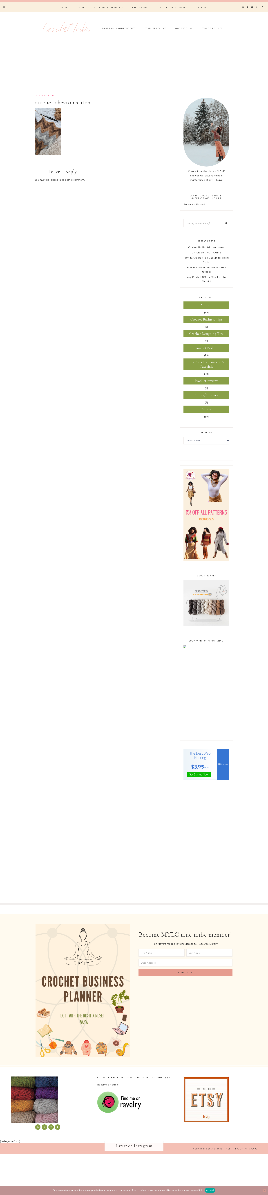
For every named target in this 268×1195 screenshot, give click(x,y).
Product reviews (206, 381)
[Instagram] (253, 3)
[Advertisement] (134, 67)
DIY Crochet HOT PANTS (206, 252)
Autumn (206, 305)
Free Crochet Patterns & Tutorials (206, 364)
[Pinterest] (248, 3)
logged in (55, 179)
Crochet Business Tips (206, 319)
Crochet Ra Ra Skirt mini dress (206, 247)
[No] (264, 1190)
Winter (206, 409)
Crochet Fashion (206, 348)
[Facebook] (258, 3)
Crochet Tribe (66, 30)
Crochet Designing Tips (206, 334)
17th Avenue (250, 1149)
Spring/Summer (206, 395)
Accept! (210, 1190)
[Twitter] (244, 3)
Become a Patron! (194, 204)
